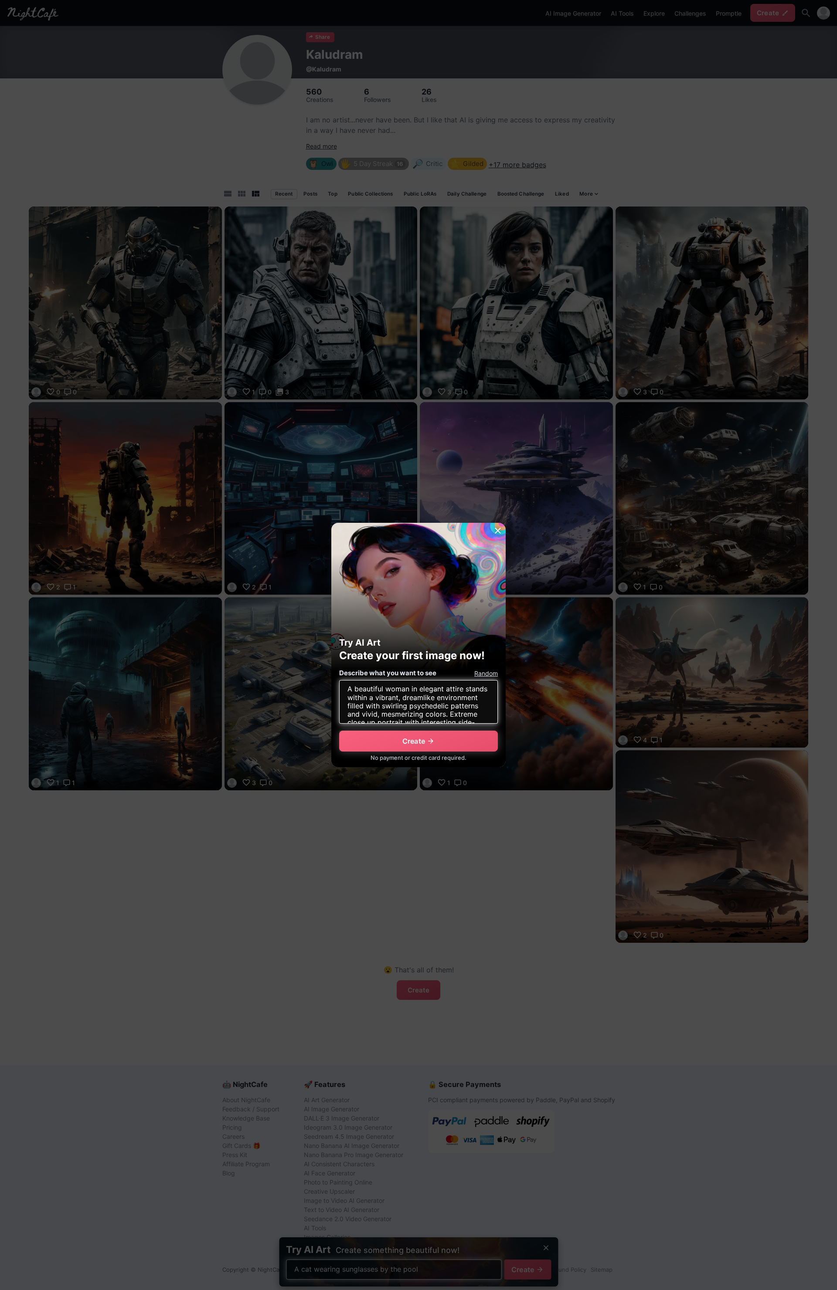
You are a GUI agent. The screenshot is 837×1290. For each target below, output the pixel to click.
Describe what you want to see (387, 673)
